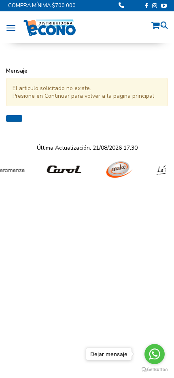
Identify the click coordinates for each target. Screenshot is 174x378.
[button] (157, 24)
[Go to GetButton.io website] (155, 369)
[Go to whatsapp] (154, 354)
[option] (58, 170)
